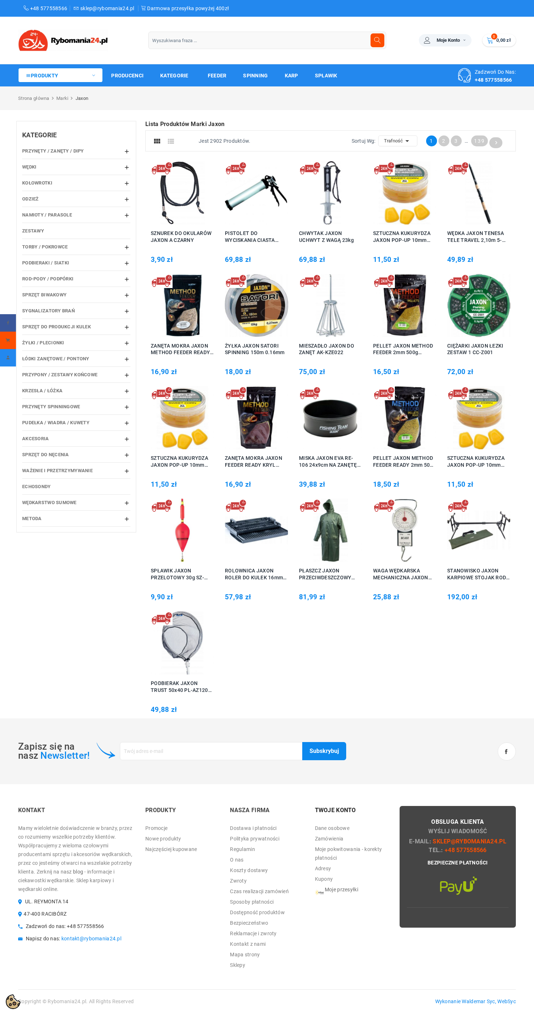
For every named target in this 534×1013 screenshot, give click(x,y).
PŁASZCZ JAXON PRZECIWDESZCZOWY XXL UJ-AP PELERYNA (325, 574)
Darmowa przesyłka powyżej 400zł (187, 8)
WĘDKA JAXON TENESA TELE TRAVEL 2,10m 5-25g (475, 237)
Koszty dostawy (249, 870)
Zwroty (238, 881)
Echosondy (36, 486)
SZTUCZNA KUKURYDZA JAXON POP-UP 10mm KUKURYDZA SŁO (401, 237)
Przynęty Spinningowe (51, 406)
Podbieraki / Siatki (45, 263)
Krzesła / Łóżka (42, 390)
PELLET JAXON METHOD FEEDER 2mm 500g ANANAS (403, 349)
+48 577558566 (48, 8)
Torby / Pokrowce (45, 247)
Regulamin (242, 849)
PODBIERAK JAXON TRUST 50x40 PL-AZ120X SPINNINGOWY (181, 687)
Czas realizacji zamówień (259, 891)
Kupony (324, 879)
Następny (496, 142)
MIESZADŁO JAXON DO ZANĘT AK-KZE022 (326, 349)
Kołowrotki (37, 183)
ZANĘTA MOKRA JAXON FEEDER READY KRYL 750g (253, 462)
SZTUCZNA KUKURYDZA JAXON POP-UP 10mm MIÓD (179, 462)
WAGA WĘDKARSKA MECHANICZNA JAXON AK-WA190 (400, 574)
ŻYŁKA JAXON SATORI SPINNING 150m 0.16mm (255, 349)
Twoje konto (335, 810)
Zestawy (33, 231)
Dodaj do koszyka (172, 193)
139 (479, 141)
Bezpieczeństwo (249, 923)
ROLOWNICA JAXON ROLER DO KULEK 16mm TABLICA (254, 574)
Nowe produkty (163, 839)
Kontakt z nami (248, 944)
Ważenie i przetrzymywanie (57, 470)
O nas (236, 860)
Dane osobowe (332, 828)
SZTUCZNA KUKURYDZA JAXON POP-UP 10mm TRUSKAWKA (476, 462)
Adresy (323, 868)
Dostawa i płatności (253, 828)
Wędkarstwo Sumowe (49, 502)
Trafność (398, 141)
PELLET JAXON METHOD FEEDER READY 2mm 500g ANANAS (404, 462)
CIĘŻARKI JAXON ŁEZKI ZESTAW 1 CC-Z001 (475, 349)
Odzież (30, 199)
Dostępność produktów (257, 912)
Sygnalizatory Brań (48, 310)
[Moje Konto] (8, 357)
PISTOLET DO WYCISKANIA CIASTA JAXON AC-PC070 (250, 237)
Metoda (32, 518)
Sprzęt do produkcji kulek (56, 326)
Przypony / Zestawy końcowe (59, 374)
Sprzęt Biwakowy (44, 294)
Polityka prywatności (254, 839)
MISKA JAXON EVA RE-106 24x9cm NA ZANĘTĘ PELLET (328, 462)
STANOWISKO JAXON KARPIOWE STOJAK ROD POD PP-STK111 (476, 574)
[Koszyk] (8, 340)
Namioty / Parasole (47, 215)
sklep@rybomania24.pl (107, 8)
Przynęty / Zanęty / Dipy (53, 151)
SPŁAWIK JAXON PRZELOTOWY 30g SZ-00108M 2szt (177, 574)
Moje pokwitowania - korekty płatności (348, 853)
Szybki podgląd (190, 193)
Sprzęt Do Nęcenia (45, 454)
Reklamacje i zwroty (253, 933)
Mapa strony (245, 954)
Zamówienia (329, 839)
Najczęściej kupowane (171, 849)
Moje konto (448, 40)
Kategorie (39, 135)
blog (78, 872)
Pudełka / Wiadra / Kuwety (55, 422)
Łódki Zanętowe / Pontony (55, 358)
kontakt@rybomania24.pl (91, 938)
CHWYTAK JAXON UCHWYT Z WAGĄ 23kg (326, 236)
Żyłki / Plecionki (43, 342)
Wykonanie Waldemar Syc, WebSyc (475, 1001)
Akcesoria (35, 438)
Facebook (507, 751)
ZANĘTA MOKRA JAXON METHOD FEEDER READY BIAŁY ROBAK (180, 349)
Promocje (156, 828)
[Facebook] (8, 323)
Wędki (29, 167)
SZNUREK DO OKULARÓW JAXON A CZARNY (181, 236)
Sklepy (237, 965)
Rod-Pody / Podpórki (47, 278)
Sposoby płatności (252, 902)
